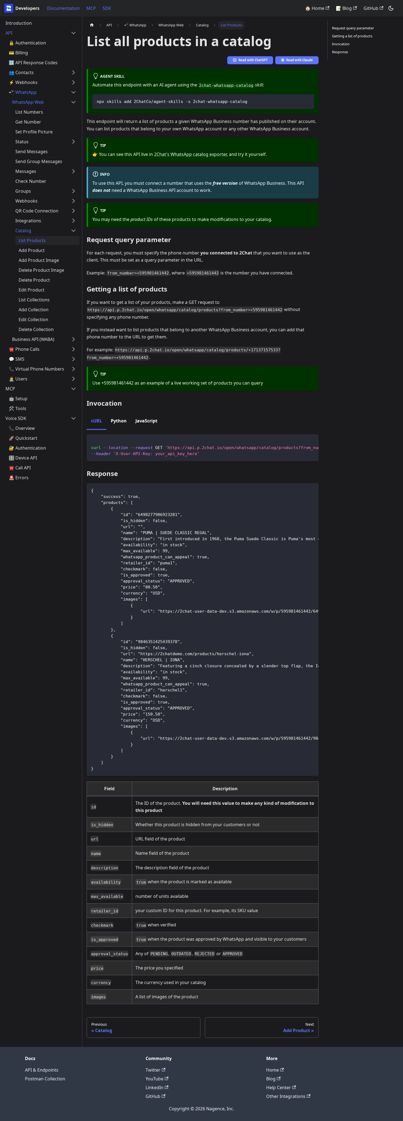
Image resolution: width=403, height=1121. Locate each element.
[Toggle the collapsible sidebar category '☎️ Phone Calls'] (73, 349)
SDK (107, 8)
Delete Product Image (41, 270)
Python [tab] (119, 421)
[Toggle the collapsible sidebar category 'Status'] (73, 141)
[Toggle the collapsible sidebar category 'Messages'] (73, 171)
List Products (32, 240)
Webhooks (26, 201)
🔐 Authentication (27, 448)
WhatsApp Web (28, 102)
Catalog (23, 231)
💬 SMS (16, 359)
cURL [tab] (96, 421)
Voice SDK (15, 418)
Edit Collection (33, 319)
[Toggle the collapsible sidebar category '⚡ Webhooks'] (73, 82)
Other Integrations (285, 1096)
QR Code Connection (36, 211)
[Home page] (92, 25)
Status (22, 142)
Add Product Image (39, 260)
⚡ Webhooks (23, 82)
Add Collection (34, 310)
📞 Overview (22, 428)
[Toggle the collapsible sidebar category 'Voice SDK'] (73, 418)
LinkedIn (154, 1087)
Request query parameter (353, 28)
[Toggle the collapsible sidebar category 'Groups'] (73, 191)
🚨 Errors (19, 478)
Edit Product (31, 290)
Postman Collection (45, 1079)
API (8, 33)
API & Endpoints (41, 1070)
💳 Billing (18, 53)
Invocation (341, 43)
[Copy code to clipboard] (307, 100)
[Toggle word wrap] (301, 441)
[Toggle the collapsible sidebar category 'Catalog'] (73, 230)
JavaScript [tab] (146, 421)
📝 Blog (344, 8)
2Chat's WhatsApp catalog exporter (190, 154)
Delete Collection (36, 329)
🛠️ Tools (17, 408)
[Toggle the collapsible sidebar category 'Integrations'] (73, 220)
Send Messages (31, 151)
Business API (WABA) (33, 339)
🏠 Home (314, 8)
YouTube (154, 1079)
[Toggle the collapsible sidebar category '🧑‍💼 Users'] (73, 378)
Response (340, 51)
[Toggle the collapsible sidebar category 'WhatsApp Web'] (73, 102)
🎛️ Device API (23, 458)
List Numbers (29, 112)
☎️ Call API (20, 468)
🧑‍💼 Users (18, 379)
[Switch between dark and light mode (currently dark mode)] (391, 8)
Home (272, 1070)
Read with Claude (299, 60)
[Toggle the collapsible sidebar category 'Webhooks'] (73, 201)
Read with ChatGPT (253, 60)
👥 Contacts (21, 72)
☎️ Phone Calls (24, 349)
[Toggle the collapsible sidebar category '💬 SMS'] (73, 359)
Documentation (63, 8)
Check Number (30, 181)
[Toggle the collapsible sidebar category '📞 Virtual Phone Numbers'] (73, 369)
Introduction (18, 23)
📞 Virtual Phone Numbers (36, 369)
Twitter (153, 1070)
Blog (271, 1079)
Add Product (32, 250)
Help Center (278, 1087)
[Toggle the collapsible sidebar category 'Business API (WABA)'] (73, 339)
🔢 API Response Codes (33, 63)
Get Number (28, 122)
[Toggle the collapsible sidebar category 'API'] (73, 33)
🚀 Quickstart (23, 438)
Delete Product (34, 280)
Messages (25, 171)
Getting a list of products (352, 35)
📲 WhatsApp (23, 92)
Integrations (28, 221)
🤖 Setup (18, 399)
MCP (91, 8)
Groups (23, 191)
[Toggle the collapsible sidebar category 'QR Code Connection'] (73, 210)
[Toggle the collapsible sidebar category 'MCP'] (73, 388)
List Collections (34, 300)
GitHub (371, 8)
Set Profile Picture (34, 132)
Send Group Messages (38, 161)
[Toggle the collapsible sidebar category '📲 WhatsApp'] (73, 92)
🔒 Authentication (27, 43)
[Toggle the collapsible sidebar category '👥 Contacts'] (73, 72)
